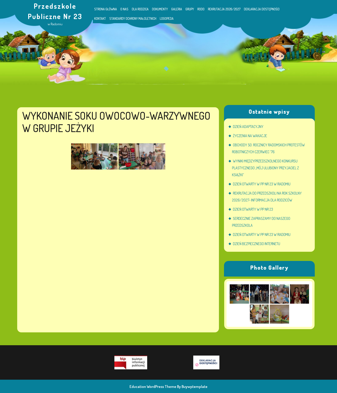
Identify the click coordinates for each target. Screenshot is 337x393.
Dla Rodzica (140, 9)
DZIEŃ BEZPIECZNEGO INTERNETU (256, 243)
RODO (200, 9)
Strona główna (105, 9)
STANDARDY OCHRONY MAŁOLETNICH (132, 18)
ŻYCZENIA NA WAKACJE (250, 135)
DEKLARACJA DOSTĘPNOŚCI (261, 9)
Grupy (189, 9)
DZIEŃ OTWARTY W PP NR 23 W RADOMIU (261, 184)
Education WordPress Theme (153, 386)
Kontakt (100, 18)
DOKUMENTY (160, 9)
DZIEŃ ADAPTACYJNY (248, 126)
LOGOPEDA (167, 18)
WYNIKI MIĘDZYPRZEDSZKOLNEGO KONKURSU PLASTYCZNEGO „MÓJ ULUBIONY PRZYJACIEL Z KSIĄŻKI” (265, 168)
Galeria (176, 9)
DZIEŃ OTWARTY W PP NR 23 (253, 209)
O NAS (124, 9)
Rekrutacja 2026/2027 (224, 9)
